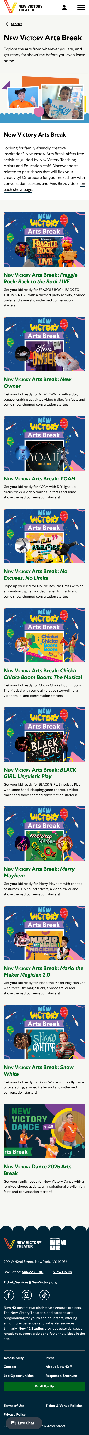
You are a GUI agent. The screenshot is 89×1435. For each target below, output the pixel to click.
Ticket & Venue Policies (64, 1406)
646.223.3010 (32, 1272)
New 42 (10, 1308)
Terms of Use (14, 1406)
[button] (81, 8)
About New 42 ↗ (59, 1367)
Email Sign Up (44, 1386)
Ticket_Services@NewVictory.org (30, 1282)
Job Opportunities (19, 1376)
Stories (16, 24)
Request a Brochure (61, 1376)
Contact (10, 1367)
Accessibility (14, 1358)
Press (50, 1358)
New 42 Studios (31, 1328)
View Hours (62, 1272)
